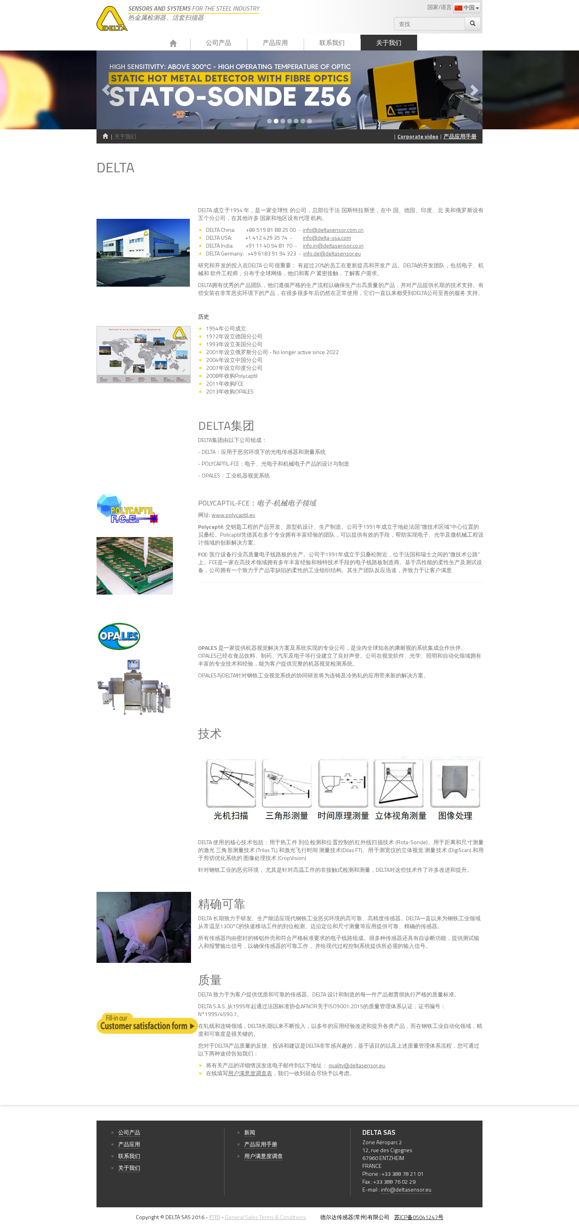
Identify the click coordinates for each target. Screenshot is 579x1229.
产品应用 (275, 42)
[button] (125, 89)
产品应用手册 (460, 136)
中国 (469, 7)
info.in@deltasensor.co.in (333, 245)
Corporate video (417, 136)
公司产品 (218, 42)
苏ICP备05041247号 (419, 1217)
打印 (214, 1217)
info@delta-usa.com (327, 237)
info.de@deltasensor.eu (332, 253)
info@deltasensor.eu (406, 1189)
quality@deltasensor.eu (356, 1065)
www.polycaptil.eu (233, 515)
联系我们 (332, 42)
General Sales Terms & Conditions (265, 1217)
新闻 (249, 1132)
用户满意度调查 (263, 1156)
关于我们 (388, 42)
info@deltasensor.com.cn (333, 230)
